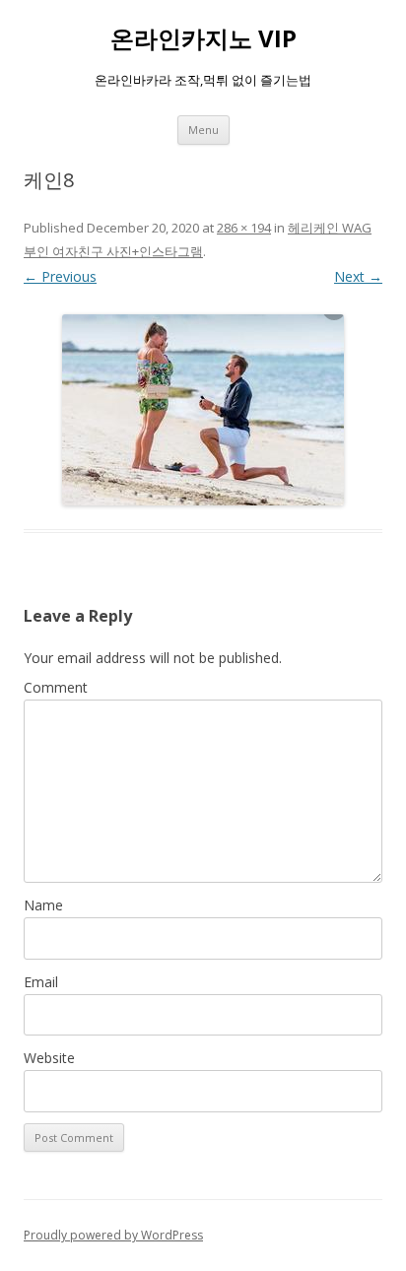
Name (43, 905)
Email (41, 981)
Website (49, 1057)
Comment (56, 687)
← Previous (60, 276)
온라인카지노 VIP (203, 39)
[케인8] (203, 409)
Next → (358, 276)
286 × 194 (244, 227)
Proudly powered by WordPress (113, 1235)
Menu (203, 129)
